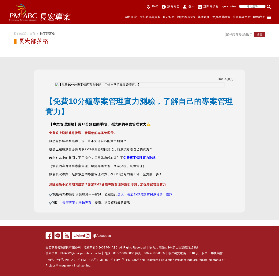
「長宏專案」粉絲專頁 (75, 202)
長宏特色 (169, 17)
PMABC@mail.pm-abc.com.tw (80, 253)
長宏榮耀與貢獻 (150, 17)
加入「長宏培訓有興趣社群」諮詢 (145, 194)
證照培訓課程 (186, 17)
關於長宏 (131, 17)
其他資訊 (204, 17)
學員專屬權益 (221, 17)
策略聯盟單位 (242, 17)
